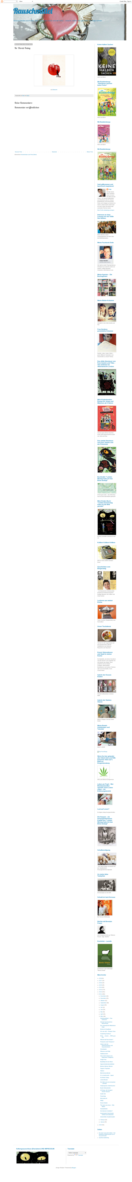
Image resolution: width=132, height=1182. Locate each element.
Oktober (102, 1000)
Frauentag (103, 1096)
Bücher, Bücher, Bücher (106, 1066)
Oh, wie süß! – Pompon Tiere (107, 1031)
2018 (100, 978)
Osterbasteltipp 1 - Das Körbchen (106, 1019)
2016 (100, 982)
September (103, 1003)
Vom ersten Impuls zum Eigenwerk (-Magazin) (106, 1056)
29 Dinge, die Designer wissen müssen (106, 1091)
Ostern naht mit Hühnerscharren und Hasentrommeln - (106, 1045)
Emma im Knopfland (105, 1029)
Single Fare (103, 1059)
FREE (101, 1100)
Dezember (103, 996)
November (103, 998)
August (102, 1005)
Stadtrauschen (104, 1053)
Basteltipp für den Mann (106, 1061)
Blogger (74, 1167)
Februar (102, 1119)
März (101, 1016)
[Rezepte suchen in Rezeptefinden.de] (102, 751)
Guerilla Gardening (104, 1137)
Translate (80, 1155)
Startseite (54, 152)
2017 (100, 980)
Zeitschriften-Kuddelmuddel (107, 1117)
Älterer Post (90, 152)
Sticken (102, 1071)
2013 (100, 989)
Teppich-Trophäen (105, 1068)
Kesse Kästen (104, 1103)
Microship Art (103, 1098)
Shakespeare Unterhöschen (107, 1085)
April (101, 1014)
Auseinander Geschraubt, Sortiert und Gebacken (107, 1114)
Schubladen (103, 1049)
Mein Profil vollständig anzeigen (105, 210)
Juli (101, 1007)
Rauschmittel (32, 11)
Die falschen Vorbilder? (106, 1111)
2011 (100, 994)
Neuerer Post (18, 152)
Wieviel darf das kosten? (106, 1039)
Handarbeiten (104, 1108)
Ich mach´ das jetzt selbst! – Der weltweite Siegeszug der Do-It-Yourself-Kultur (107, 1134)
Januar (102, 1122)
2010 (100, 1125)
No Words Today (104, 1077)
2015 (100, 985)
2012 (100, 992)
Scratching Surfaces (105, 1033)
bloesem (55, 89)
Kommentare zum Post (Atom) (29, 154)
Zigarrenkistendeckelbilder (107, 1064)
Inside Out (103, 1094)
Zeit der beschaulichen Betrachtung (106, 1022)
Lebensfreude (104, 1079)
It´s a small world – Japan (107, 1075)
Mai (101, 1012)
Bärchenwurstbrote (105, 1073)
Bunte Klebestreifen (105, 1088)
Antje (110, 189)
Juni (101, 1009)
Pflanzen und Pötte (105, 1051)
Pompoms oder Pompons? (107, 1042)
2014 (100, 987)
